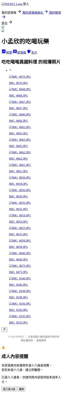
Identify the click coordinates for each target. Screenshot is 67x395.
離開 (21, 389)
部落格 (22, 52)
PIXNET (20, 336)
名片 (34, 52)
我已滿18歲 (9, 389)
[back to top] (4, 329)
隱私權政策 (27, 340)
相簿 (9, 52)
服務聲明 (41, 340)
